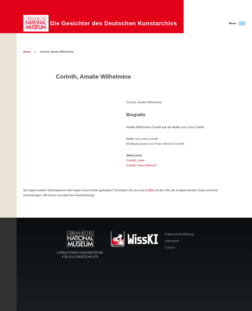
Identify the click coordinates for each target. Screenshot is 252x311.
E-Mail (150, 190)
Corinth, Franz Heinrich (141, 165)
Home (26, 51)
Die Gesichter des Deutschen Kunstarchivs (113, 23)
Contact (170, 247)
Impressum (172, 240)
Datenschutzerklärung (179, 234)
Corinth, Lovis (135, 160)
